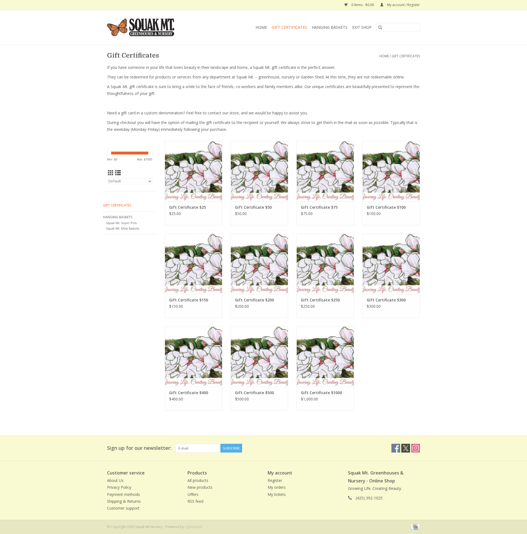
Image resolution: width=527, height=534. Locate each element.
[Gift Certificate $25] (193, 171)
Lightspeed (193, 526)
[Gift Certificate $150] (193, 264)
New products (199, 487)
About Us (115, 480)
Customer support (123, 508)
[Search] (380, 27)
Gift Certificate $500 (254, 392)
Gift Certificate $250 (320, 300)
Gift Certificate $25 (187, 207)
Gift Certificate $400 (188, 392)
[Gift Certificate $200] (259, 264)
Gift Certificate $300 (386, 300)
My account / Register (403, 4)
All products (197, 480)
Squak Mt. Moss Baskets (122, 228)
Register (275, 480)
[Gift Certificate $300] (391, 264)
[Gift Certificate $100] (391, 171)
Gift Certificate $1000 (321, 392)
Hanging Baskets (329, 27)
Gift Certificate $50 (253, 207)
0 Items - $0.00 (363, 4)
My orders (277, 487)
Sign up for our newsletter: (139, 448)
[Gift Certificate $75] (325, 171)
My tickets (277, 494)
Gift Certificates (289, 27)
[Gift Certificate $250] (325, 264)
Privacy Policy (119, 487)
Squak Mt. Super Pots (121, 223)
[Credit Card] (414, 526)
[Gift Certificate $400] (193, 356)
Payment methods (123, 494)
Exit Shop (362, 27)
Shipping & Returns (124, 501)
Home (261, 27)
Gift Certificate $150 (188, 300)
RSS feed (195, 501)
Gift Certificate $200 (254, 300)
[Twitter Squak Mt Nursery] (405, 448)
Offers (192, 494)
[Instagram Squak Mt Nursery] (415, 448)
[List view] (118, 173)
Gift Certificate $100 (386, 207)
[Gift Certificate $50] (259, 171)
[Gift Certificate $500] (259, 356)
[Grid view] (111, 173)
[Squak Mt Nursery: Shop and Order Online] (152, 27)
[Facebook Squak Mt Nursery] (395, 448)
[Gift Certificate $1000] (325, 356)
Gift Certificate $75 (319, 207)
